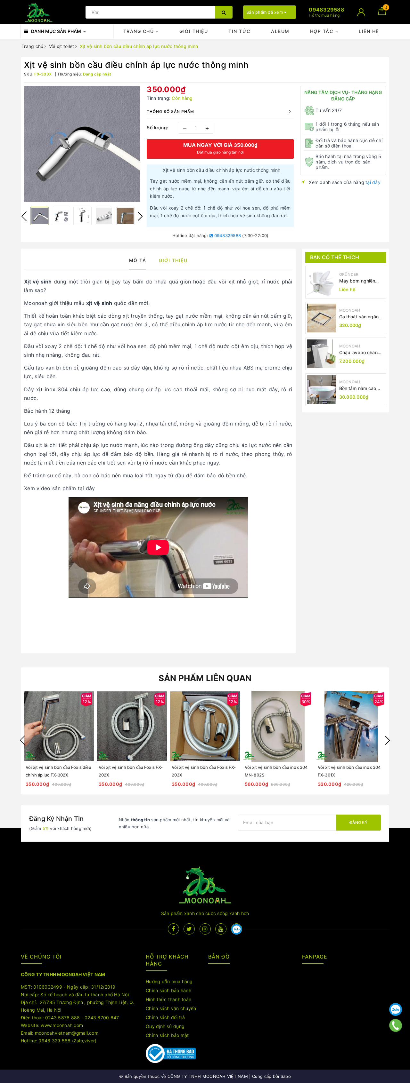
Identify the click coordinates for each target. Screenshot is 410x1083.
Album (280, 31)
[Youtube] (220, 929)
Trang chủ (139, 31)
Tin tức (239, 31)
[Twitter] (189, 929)
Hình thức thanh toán (168, 999)
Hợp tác (322, 31)
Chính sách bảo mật (167, 1035)
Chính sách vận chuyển (171, 1008)
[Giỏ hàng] (382, 13)
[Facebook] (173, 929)
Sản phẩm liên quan (205, 678)
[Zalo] (395, 1009)
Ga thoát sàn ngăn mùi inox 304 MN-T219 (359, 317)
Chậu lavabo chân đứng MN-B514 (358, 353)
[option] (82, 144)
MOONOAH (349, 310)
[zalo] (236, 929)
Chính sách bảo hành (168, 990)
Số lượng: (157, 127)
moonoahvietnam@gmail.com (66, 1033)
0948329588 (227, 235)
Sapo (286, 1076)
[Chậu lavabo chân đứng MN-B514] (321, 353)
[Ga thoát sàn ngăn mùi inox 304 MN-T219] (321, 318)
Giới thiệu (193, 31)
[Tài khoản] (361, 12)
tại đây (373, 182)
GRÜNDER (349, 274)
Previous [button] (24, 216)
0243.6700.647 (102, 1017)
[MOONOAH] (51, 12)
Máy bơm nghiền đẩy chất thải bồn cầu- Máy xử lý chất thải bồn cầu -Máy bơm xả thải (360, 281)
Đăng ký (358, 822)
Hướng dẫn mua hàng (169, 981)
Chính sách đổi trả (165, 1017)
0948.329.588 (54, 1040)
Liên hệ (369, 31)
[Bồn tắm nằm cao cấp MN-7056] (321, 389)
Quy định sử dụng (165, 1026)
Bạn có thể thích (334, 257)
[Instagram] (205, 929)
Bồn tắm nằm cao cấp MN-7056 (357, 389)
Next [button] (140, 216)
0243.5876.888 (62, 1017)
